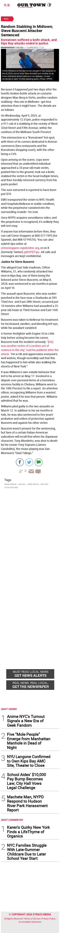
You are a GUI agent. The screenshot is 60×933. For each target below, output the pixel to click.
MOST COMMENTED (12, 819)
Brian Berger (8, 47)
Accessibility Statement (30, 921)
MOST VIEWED (9, 709)
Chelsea (19, 47)
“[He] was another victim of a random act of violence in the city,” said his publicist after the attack (30, 348)
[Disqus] (30, 533)
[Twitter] (29, 462)
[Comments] (39, 462)
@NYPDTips (31, 252)
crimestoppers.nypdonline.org (20, 248)
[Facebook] (20, 462)
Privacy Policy (48, 918)
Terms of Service (32, 918)
